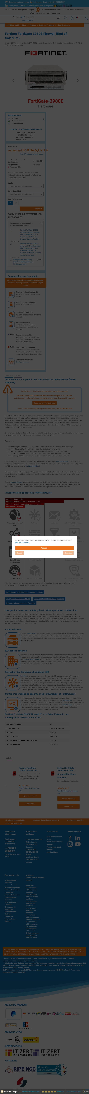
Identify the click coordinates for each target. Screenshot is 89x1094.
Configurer (68, 553)
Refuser (19, 553)
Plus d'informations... (22, 542)
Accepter (44, 548)
